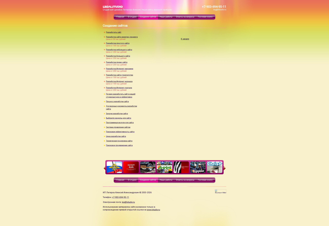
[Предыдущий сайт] (104, 168)
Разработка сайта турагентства (119, 75)
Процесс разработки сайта (117, 101)
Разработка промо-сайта (116, 62)
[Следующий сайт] (225, 168)
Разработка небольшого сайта (119, 50)
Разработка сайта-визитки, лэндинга (122, 37)
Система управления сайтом (118, 127)
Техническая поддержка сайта (119, 141)
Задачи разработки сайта (117, 114)
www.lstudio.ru (153, 210)
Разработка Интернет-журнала (119, 81)
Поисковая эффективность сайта (120, 132)
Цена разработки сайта (116, 136)
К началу (185, 39)
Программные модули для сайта (120, 123)
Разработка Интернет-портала (119, 88)
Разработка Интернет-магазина (119, 69)
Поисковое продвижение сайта (119, 145)
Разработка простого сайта (117, 43)
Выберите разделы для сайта (118, 118)
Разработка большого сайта (118, 56)
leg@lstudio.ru (219, 9)
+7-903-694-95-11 (214, 6)
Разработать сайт (113, 32)
